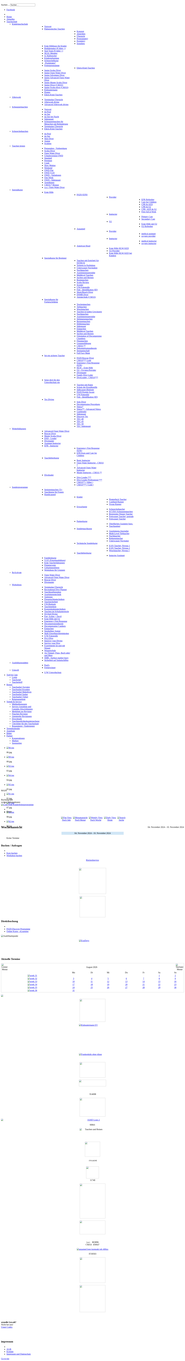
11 (92, 981)
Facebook (11, 10)
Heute (110, 820)
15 (159, 981)
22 (159, 984)
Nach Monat (80, 820)
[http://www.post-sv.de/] (92, 1083)
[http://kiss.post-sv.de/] (92, 1070)
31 (73, 990)
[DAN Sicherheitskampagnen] (92, 1227)
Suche (121, 820)
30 (175, 987)
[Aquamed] (92, 1249)
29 (159, 987)
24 (73, 987)
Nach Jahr (66, 820)
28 (143, 987)
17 (73, 984)
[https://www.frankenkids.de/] (92, 1056)
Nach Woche (95, 820)
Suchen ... (5, 5)
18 (92, 984)
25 (92, 987)
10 (73, 981)
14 (143, 981)
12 (108, 981)
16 (175, 981)
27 (126, 987)
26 (108, 987)
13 (126, 981)
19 (108, 984)
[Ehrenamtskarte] (92, 1298)
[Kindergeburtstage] (92, 1010)
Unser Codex (6, 1327)
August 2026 (91, 967)
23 (175, 984)
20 (126, 984)
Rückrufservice (92, 860)
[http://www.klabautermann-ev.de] (92, 1037)
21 (143, 984)
